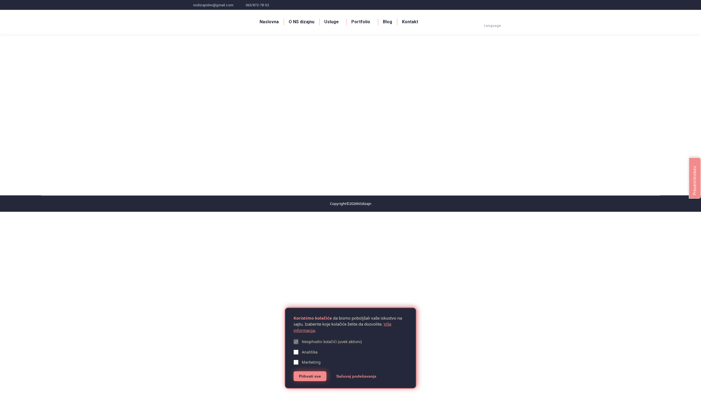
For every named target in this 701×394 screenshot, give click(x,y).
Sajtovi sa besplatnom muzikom (233, 154)
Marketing (311, 362)
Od (228, 163)
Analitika (310, 352)
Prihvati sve (310, 376)
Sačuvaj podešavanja (356, 376)
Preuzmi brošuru (695, 180)
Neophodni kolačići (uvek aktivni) (332, 341)
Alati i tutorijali (204, 163)
